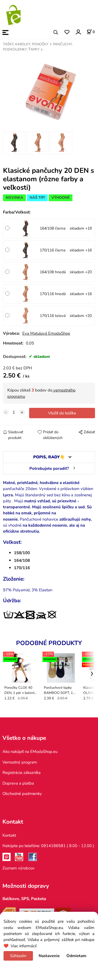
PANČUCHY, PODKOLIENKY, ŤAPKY (38, 47)
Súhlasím (18, 955)
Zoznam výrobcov (18, 868)
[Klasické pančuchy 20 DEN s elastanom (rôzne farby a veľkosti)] (49, 90)
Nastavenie (49, 955)
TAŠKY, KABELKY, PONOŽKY (25, 44)
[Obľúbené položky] (66, 32)
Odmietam (76, 955)
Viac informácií (23, 946)
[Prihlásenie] (78, 31)
